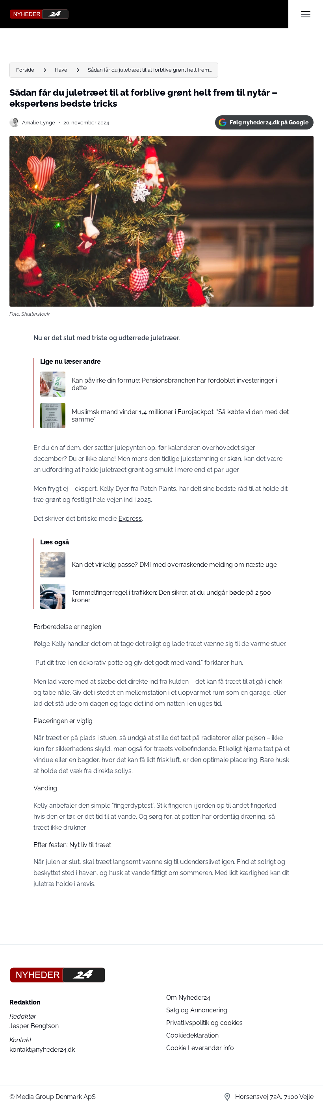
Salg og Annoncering (196, 1010)
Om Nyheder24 (188, 997)
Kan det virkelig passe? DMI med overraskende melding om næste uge (174, 564)
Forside (25, 70)
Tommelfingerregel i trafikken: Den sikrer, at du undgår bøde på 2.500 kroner (171, 596)
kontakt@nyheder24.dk (42, 1049)
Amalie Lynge (38, 123)
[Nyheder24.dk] (148, 14)
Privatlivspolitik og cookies (204, 1023)
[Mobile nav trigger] (306, 14)
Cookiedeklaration (192, 1035)
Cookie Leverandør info (200, 1048)
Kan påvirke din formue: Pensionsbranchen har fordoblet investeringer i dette (174, 384)
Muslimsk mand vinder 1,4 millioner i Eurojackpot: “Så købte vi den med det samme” (180, 415)
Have (61, 70)
